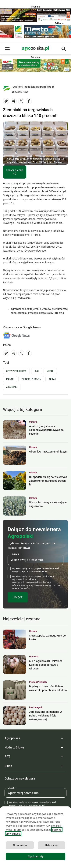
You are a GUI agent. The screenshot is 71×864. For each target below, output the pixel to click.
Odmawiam (20, 845)
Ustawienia (51, 845)
